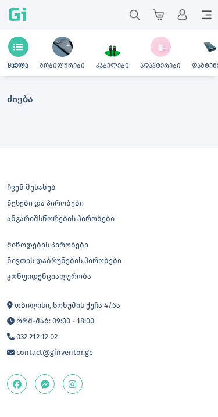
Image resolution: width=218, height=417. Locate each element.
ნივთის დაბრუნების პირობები (64, 260)
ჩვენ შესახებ (31, 187)
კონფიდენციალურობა (49, 276)
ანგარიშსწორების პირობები (61, 218)
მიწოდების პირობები (47, 244)
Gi (17, 14)
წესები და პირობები (45, 203)
